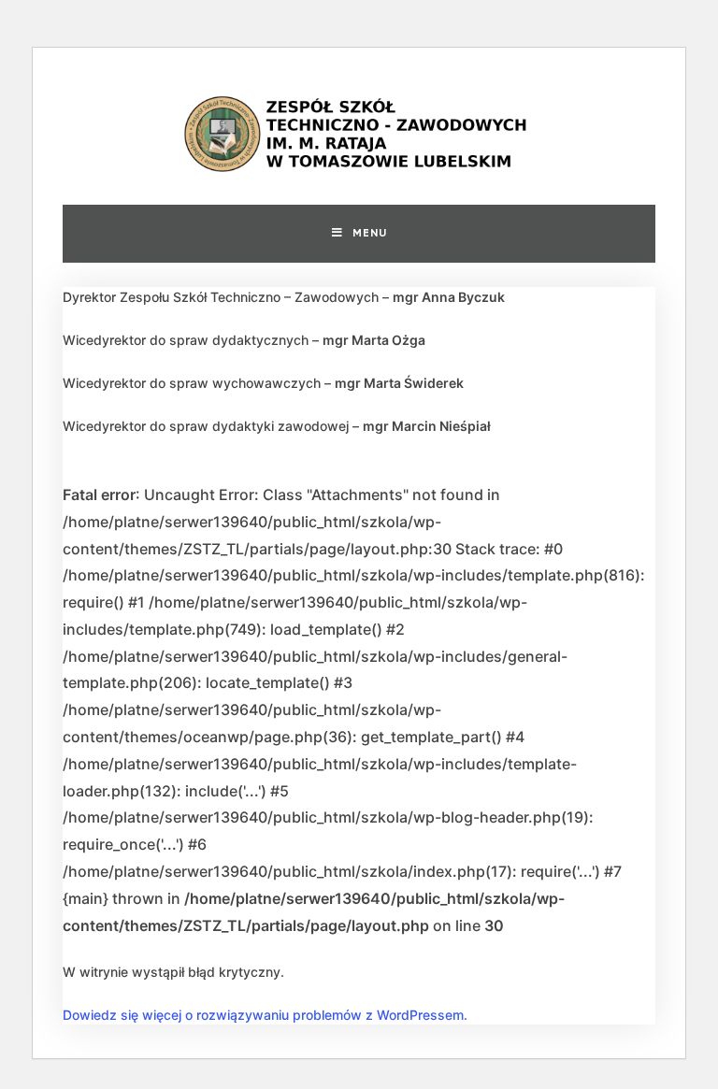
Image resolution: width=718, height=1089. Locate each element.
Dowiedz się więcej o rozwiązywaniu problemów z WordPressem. (265, 1015)
